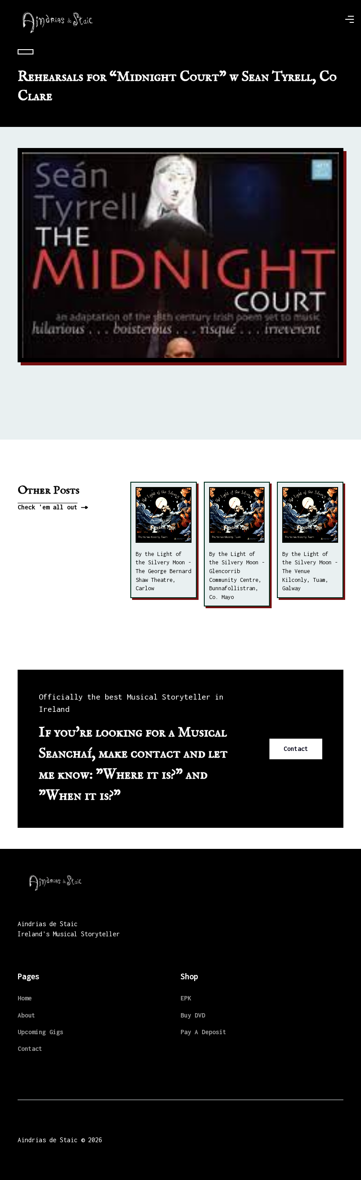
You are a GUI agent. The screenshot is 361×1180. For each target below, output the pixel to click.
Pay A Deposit (203, 1032)
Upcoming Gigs (40, 1032)
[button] (349, 19)
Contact (296, 748)
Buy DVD (192, 1015)
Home (25, 998)
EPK (185, 998)
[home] (57, 19)
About (26, 1015)
